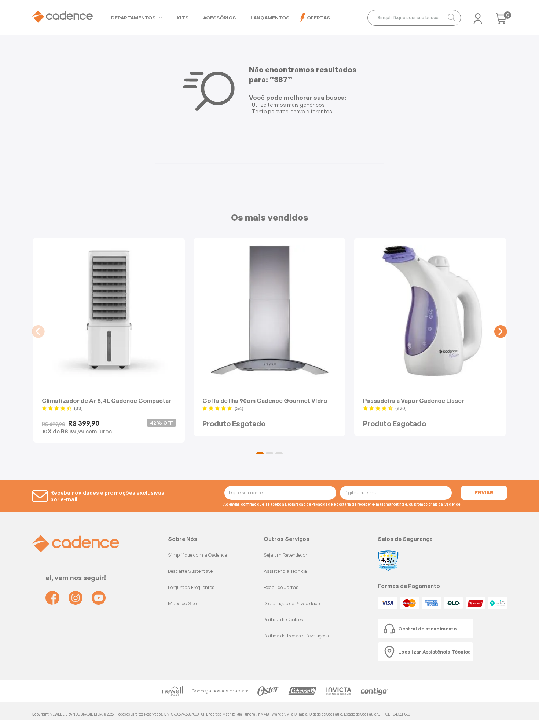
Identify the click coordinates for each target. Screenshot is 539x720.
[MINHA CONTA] (477, 16)
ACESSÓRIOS (219, 18)
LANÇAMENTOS (269, 18)
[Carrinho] (501, 21)
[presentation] (38, 331)
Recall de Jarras (281, 587)
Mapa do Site (182, 603)
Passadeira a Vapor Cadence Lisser (413, 400)
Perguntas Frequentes (191, 587)
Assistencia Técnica (285, 571)
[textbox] (414, 18)
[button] (260, 453)
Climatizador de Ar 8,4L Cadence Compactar (106, 400)
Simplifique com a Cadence (197, 555)
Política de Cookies (283, 619)
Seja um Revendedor (285, 555)
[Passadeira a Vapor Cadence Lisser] (430, 311)
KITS (182, 18)
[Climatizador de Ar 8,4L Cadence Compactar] (109, 311)
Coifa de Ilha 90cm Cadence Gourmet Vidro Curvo (264, 400)
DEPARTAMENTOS (133, 18)
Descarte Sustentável (191, 571)
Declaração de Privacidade (309, 504)
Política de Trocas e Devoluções (296, 636)
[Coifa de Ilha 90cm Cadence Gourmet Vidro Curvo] (269, 311)
